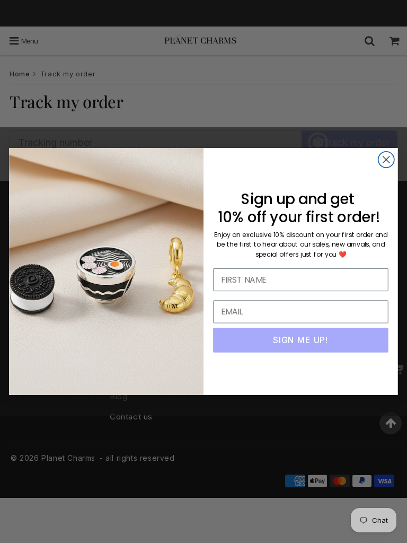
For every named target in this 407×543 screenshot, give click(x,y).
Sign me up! (300, 340)
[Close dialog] (386, 160)
